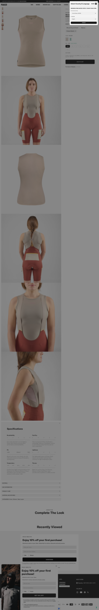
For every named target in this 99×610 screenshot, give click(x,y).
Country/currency (74, 10)
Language (73, 16)
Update (84, 22)
